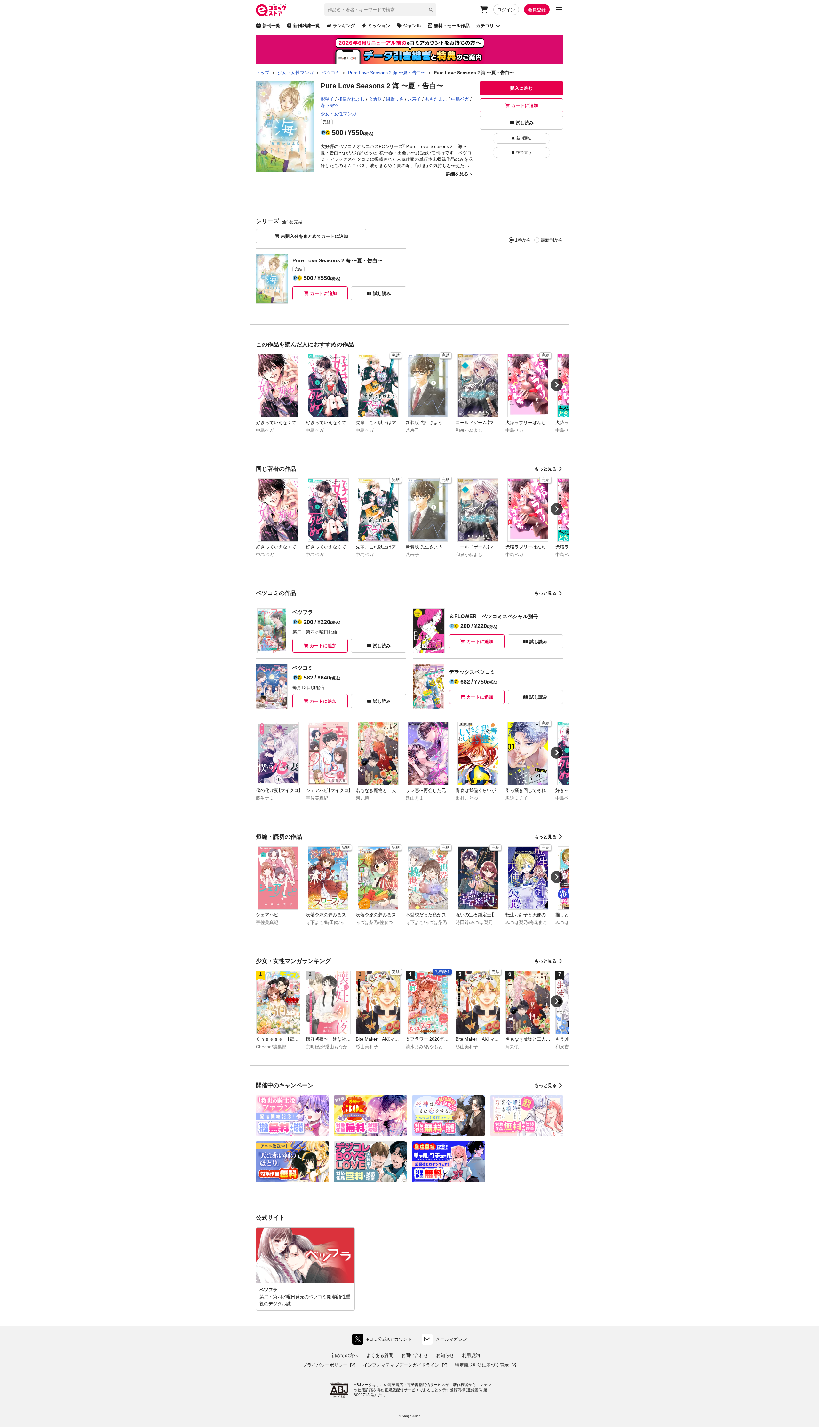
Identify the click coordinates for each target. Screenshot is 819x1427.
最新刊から (552, 240)
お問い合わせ (414, 1355)
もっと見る (545, 468)
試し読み (525, 122)
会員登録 (537, 9)
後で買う (524, 152)
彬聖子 (327, 99)
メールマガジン (451, 1339)
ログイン (506, 9)
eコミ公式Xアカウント (383, 1341)
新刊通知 (524, 138)
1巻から (523, 240)
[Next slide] (556, 384)
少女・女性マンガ (338, 113)
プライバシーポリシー (329, 1365)
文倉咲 (375, 99)
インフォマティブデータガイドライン (401, 1365)
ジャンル (412, 25)
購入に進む (521, 88)
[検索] (430, 9)
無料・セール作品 (452, 25)
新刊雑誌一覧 (306, 25)
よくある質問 (379, 1355)
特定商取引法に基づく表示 (485, 1365)
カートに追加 (524, 105)
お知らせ (445, 1355)
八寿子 (414, 99)
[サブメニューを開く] (559, 9)
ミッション (379, 25)
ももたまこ (436, 99)
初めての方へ (344, 1355)
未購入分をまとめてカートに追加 (314, 236)
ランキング (344, 25)
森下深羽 (329, 105)
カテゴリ (485, 25)
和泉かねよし (351, 99)
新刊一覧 (271, 25)
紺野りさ (395, 99)
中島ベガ (460, 99)
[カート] (484, 9)
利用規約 (471, 1355)
